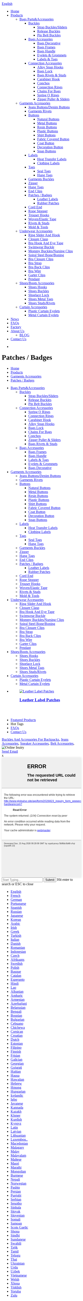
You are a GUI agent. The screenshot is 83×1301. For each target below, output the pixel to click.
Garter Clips (36, 275)
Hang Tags (44, 175)
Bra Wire (34, 271)
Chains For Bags (49, 91)
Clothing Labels (48, 163)
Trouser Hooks (38, 215)
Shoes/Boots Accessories (36, 283)
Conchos (43, 83)
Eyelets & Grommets (51, 55)
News (15, 319)
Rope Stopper (38, 211)
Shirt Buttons (46, 135)
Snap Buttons (46, 151)
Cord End (35, 207)
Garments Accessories (34, 103)
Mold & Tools (38, 227)
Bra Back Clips (39, 267)
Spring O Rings (48, 95)
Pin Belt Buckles (49, 35)
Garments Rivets (40, 111)
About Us (17, 331)
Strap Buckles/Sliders (52, 27)
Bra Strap (35, 263)
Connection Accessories (45, 63)
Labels (33, 155)
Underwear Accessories (35, 231)
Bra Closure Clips (40, 259)
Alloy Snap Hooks (50, 67)
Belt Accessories (61, 743)
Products (17, 15)
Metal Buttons (47, 123)
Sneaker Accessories (34, 743)
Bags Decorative (48, 43)
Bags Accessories (40, 39)
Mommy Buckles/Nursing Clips (50, 251)
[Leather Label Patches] (36, 691)
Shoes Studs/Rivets (41, 303)
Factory (16, 327)
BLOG (24, 335)
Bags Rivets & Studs (51, 75)
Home (15, 11)
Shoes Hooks (37, 287)
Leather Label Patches (39, 700)
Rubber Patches (48, 203)
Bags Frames (46, 47)
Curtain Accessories (33, 307)
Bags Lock (44, 71)
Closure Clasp (38, 239)
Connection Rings (49, 87)
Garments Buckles (41, 179)
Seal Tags (44, 171)
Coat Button (45, 143)
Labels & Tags (47, 59)
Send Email (10, 751)
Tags (31, 167)
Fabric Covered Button (53, 139)
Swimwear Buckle (41, 247)
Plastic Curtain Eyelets (44, 311)
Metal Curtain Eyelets (43, 315)
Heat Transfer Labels (51, 159)
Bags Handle (46, 51)
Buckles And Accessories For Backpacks (30, 739)
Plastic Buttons (47, 131)
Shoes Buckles (38, 291)
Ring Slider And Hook (44, 235)
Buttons (33, 115)
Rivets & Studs (38, 223)
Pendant (34, 279)
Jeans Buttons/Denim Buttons (49, 107)
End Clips (35, 191)
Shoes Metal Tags (40, 299)
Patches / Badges (40, 195)
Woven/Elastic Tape (42, 219)
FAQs (15, 323)
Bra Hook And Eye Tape (45, 243)
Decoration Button (50, 147)
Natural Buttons (48, 119)
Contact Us (18, 339)
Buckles (34, 23)
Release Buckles (48, 31)
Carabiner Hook (48, 79)
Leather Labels (47, 199)
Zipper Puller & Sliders (53, 99)
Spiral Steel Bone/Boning (46, 255)
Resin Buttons (47, 127)
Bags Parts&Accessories (36, 19)
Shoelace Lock (38, 295)
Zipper (33, 183)
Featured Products (23, 720)
